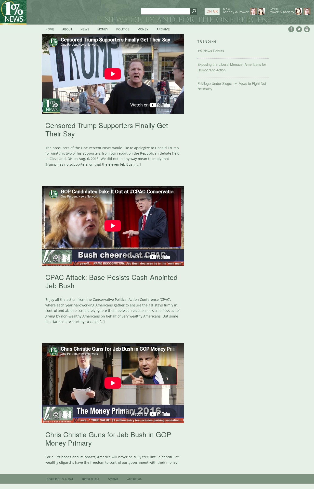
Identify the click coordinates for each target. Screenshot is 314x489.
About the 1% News (60, 478)
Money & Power (236, 10)
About (67, 29)
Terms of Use (90, 478)
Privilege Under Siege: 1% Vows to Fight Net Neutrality (231, 86)
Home (49, 29)
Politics (123, 29)
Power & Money (281, 10)
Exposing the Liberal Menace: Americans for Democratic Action (231, 67)
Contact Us (134, 478)
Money (102, 29)
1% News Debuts (210, 50)
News (84, 29)
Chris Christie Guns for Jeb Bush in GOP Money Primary (108, 438)
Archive (163, 29)
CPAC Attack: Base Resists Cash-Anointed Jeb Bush (111, 281)
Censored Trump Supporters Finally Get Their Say (106, 129)
